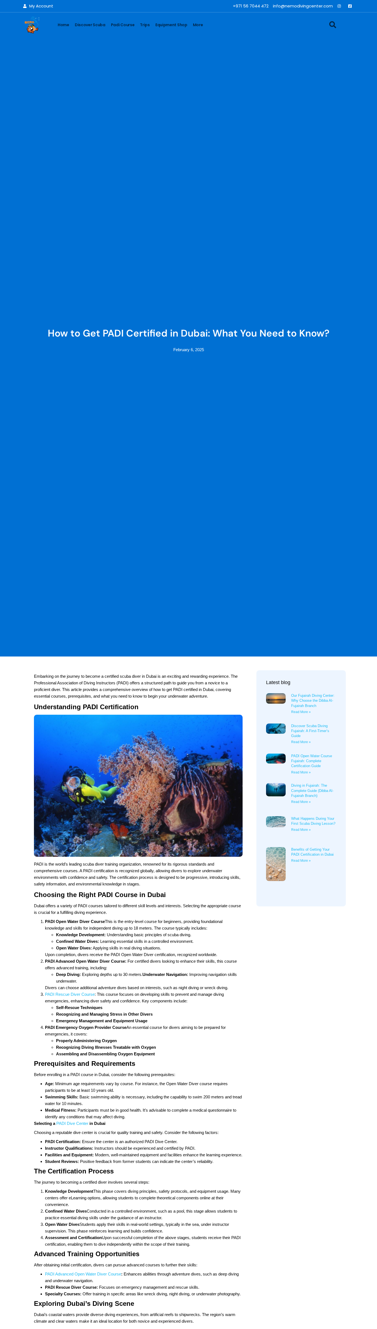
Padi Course (123, 25)
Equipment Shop (171, 25)
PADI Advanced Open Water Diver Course (83, 1274)
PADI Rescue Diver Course (70, 994)
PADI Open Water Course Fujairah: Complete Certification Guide (311, 761)
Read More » (301, 712)
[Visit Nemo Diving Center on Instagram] (340, 6)
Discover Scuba (90, 25)
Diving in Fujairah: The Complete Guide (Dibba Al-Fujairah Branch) (312, 790)
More (198, 25)
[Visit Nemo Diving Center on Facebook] (351, 6)
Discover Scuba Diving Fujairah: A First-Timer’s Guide (310, 731)
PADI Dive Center (72, 1123)
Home (63, 25)
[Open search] (332, 24)
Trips (145, 25)
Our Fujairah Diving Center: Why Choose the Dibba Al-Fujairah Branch (312, 700)
